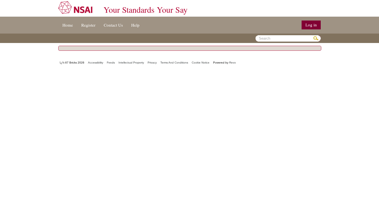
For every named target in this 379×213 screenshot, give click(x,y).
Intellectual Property (131, 62)
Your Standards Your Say (145, 9)
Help (135, 25)
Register (88, 25)
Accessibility (95, 62)
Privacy (152, 62)
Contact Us (113, 25)
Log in (311, 24)
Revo (232, 62)
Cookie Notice (200, 62)
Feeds (111, 62)
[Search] (316, 38)
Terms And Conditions (174, 62)
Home (67, 25)
